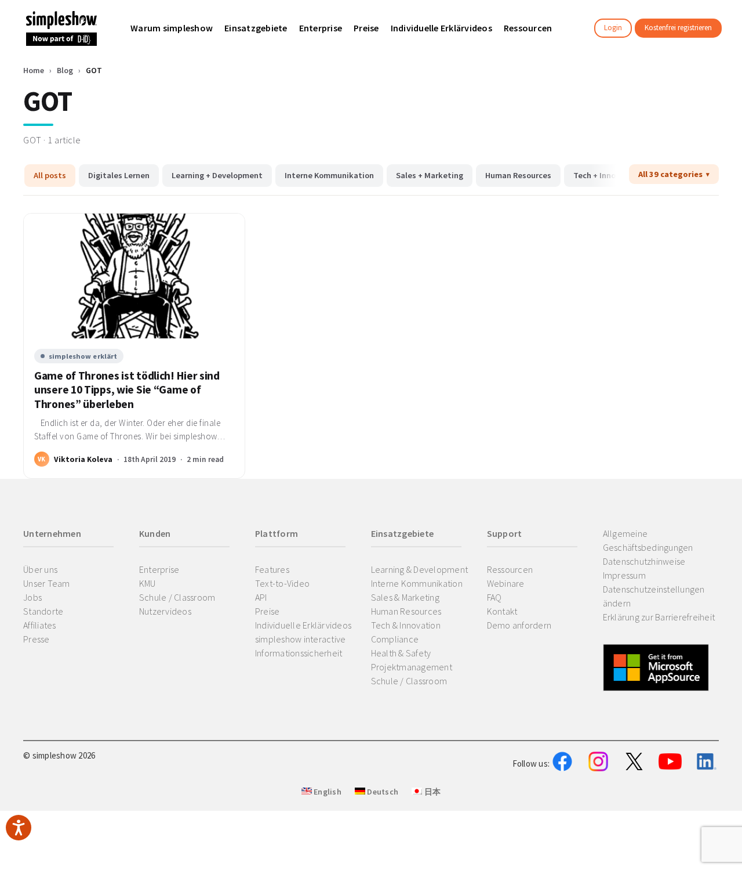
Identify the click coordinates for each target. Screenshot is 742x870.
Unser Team (46, 583)
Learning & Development (419, 569)
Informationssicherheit (299, 653)
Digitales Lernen (119, 175)
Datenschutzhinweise (644, 561)
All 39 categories (670, 174)
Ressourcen (510, 569)
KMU (147, 583)
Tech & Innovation (406, 625)
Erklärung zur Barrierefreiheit (659, 617)
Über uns (40, 569)
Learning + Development (217, 175)
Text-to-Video (282, 583)
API (261, 597)
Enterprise (159, 569)
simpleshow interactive (300, 639)
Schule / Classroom (177, 597)
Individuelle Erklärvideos (303, 625)
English (326, 791)
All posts (50, 175)
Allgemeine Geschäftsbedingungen (648, 540)
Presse (36, 639)
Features (272, 569)
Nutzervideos (165, 611)
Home (33, 70)
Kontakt (502, 611)
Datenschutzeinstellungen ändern (654, 596)
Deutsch (381, 791)
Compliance (395, 639)
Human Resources (518, 175)
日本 (431, 791)
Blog (65, 70)
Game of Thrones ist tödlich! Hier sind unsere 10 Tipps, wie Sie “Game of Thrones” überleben (127, 390)
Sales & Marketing (405, 597)
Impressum (624, 575)
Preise (267, 611)
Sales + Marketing (429, 175)
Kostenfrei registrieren (678, 28)
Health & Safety (401, 653)
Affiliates (39, 625)
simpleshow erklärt (83, 356)
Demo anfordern (519, 625)
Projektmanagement (411, 667)
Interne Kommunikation (329, 175)
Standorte (43, 611)
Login (613, 28)
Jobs (32, 597)
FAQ (494, 597)
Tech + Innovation (606, 175)
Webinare (506, 583)
